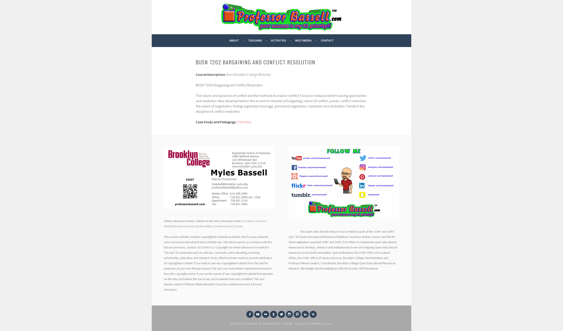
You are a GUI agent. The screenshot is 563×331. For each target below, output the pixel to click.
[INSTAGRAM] (289, 314)
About (234, 40)
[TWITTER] (281, 314)
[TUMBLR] (273, 314)
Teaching (255, 40)
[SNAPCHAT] (313, 314)
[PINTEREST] (297, 314)
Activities (278, 40)
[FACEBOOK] (249, 314)
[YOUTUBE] (257, 314)
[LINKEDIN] (305, 314)
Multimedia (303, 40)
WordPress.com (319, 323)
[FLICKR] (265, 314)
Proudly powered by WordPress (255, 323)
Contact (327, 40)
